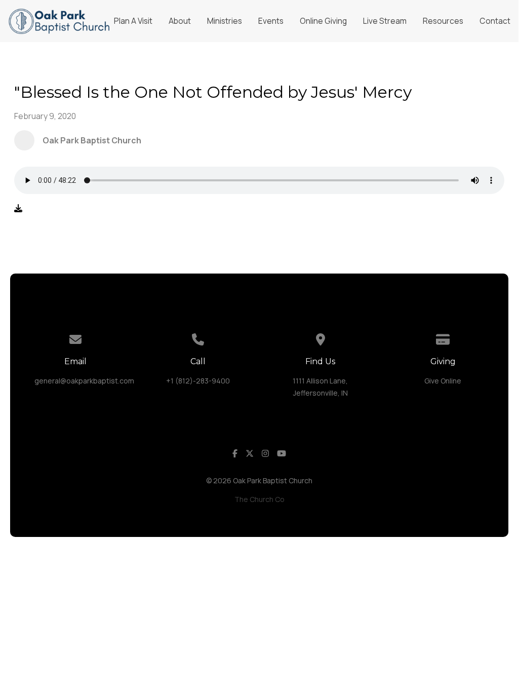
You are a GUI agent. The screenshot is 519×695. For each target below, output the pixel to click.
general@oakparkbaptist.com (84, 380)
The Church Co (259, 499)
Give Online (442, 380)
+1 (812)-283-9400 (198, 380)
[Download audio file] (18, 208)
